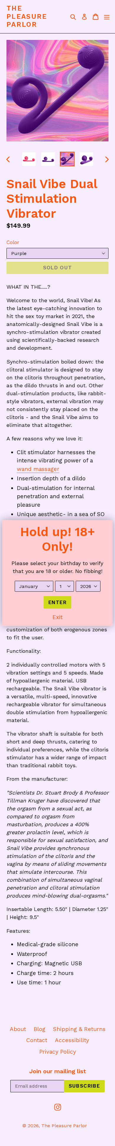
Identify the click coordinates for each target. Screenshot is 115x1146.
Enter (57, 602)
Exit (57, 617)
